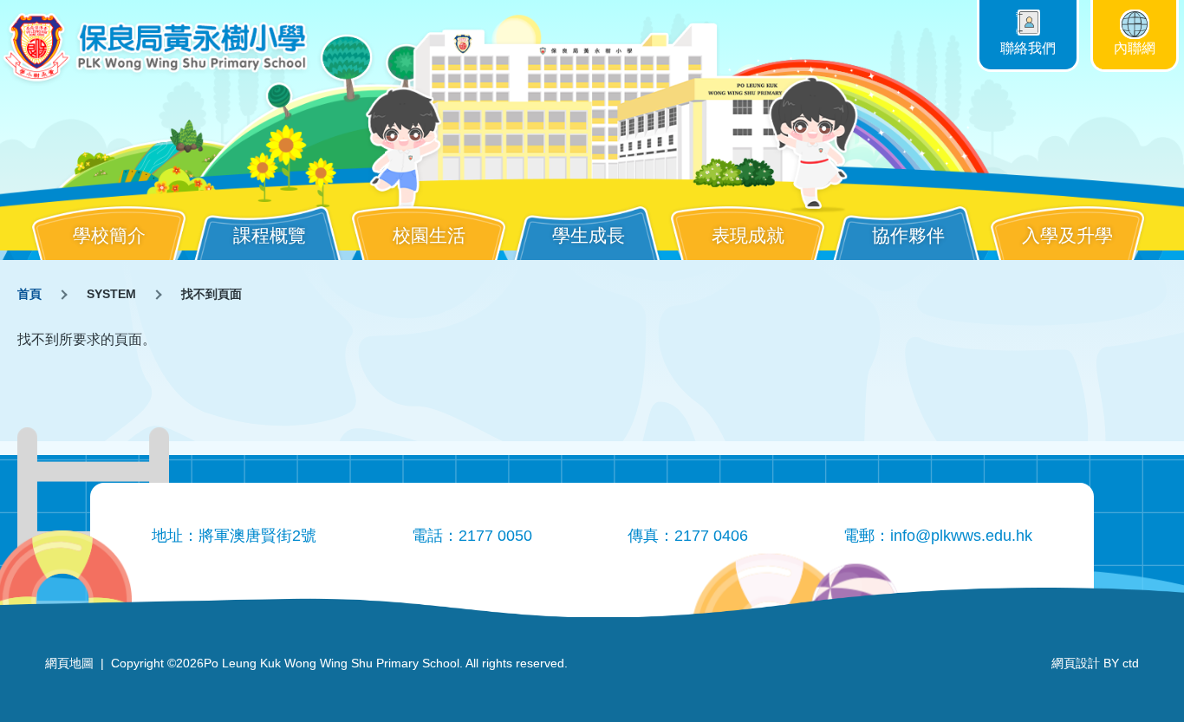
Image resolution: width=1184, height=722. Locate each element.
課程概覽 (269, 235)
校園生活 (429, 235)
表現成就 (748, 235)
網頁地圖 (69, 663)
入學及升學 (1067, 235)
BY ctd (1095, 663)
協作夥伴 (908, 235)
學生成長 (588, 235)
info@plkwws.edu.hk (961, 535)
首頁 (29, 294)
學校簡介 (109, 235)
